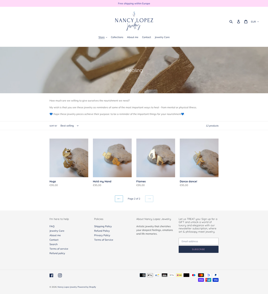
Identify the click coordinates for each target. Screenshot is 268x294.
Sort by (53, 126)
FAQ (51, 226)
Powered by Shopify (87, 287)
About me (55, 235)
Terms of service (58, 248)
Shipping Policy (103, 226)
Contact (53, 239)
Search (53, 244)
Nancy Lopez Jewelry (67, 287)
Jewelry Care (56, 230)
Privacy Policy (102, 235)
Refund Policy (102, 230)
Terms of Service (103, 239)
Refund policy (57, 253)
